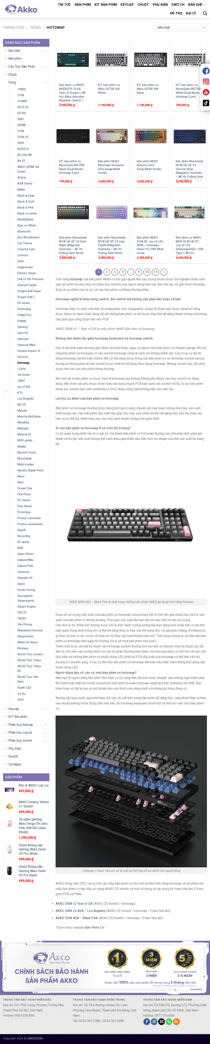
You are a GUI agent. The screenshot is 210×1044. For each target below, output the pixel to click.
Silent (21, 584)
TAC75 (21, 612)
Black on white (27, 213)
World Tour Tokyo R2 (29, 669)
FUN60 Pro (24, 315)
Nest (20, 482)
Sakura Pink (25, 566)
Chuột (143, 5)
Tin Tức (64, 5)
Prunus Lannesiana (29, 524)
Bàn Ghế (195, 5)
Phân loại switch (20, 740)
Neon (21, 476)
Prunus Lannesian (29, 518)
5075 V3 (22, 107)
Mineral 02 (24, 434)
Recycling (23, 536)
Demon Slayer (26, 273)
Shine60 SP (25, 578)
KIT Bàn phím (106, 5)
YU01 (20, 700)
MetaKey (23, 422)
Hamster (23, 339)
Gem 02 (22, 333)
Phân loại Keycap (20, 725)
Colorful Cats (26, 249)
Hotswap (23, 363)
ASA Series (24, 183)
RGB (20, 548)
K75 (20, 392)
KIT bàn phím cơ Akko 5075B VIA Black (148, 88)
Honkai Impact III (28, 351)
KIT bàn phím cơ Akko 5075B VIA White (109, 88)
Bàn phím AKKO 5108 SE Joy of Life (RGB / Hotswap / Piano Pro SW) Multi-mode (150, 245)
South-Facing (26, 590)
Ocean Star (24, 488)
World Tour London (30, 654)
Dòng (35, 27)
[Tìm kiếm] (205, 13)
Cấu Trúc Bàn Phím (21, 66)
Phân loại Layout (20, 732)
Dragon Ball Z (26, 297)
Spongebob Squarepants (25, 598)
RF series (23, 542)
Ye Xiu (21, 694)
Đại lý (191, 13)
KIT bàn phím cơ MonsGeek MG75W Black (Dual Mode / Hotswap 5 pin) (71, 167)
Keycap (127, 5)
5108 (20, 131)
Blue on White (26, 225)
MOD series (24, 440)
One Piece (24, 494)
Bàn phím (83, 5)
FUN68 (21, 321)
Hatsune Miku (26, 345)
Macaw (22, 410)
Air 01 (21, 161)
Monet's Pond (26, 452)
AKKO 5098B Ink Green (28, 169)
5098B (21, 125)
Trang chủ (13, 27)
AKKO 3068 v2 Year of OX (74, 904)
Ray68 (21, 530)
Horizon (22, 357)
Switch (177, 5)
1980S (21, 89)
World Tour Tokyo (29, 660)
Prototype (24, 512)
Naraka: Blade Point (30, 470)
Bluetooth (24, 231)
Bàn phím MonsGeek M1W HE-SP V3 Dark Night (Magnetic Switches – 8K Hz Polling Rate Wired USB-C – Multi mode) (73, 249)
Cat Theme (24, 243)
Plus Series (24, 506)
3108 (20, 95)
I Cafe (21, 369)
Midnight (23, 428)
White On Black (27, 642)
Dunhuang (24, 309)
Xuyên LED (24, 687)
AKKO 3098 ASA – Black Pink (77, 918)
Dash (20, 261)
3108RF (22, 101)
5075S (21, 113)
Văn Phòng (24, 624)
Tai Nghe (14, 764)
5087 (20, 119)
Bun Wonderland (28, 237)
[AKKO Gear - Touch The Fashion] (21, 9)
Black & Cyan (26, 195)
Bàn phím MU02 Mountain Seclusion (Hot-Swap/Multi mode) (111, 167)
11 (155, 272)
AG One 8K (24, 155)
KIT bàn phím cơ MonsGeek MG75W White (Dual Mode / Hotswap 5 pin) (188, 90)
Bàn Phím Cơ (94, 927)
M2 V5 (21, 404)
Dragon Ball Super (29, 291)
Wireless (23, 648)
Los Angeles (25, 398)
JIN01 (21, 381)
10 (147, 272)
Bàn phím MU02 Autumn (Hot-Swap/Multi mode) (149, 165)
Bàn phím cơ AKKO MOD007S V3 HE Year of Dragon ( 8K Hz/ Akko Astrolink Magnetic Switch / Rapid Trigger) (72, 94)
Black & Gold (25, 201)
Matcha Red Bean (29, 416)
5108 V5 (22, 137)
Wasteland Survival (29, 630)
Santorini (23, 572)
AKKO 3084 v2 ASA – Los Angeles (80, 911)
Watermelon (25, 636)
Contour (22, 255)
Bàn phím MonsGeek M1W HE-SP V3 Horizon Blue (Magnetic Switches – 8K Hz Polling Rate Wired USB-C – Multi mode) (189, 173)
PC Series (23, 500)
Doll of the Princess (30, 279)
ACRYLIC (23, 149)
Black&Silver (25, 219)
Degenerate (25, 267)
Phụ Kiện (160, 5)
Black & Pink (25, 207)
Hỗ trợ (176, 13)
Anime (21, 177)
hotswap (76, 279)
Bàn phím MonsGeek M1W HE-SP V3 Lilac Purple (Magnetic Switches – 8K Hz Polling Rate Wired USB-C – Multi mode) (112, 249)
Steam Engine (26, 606)
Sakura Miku (25, 560)
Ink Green (23, 375)
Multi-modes (25, 464)
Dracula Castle (27, 285)
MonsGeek (24, 458)
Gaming (22, 327)
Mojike (21, 446)
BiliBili (21, 189)
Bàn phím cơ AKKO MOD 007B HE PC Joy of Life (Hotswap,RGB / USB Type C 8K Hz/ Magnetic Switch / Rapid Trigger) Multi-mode (189, 251)
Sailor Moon (25, 554)
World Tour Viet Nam (27, 679)
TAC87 (21, 618)
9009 (20, 143)
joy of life (23, 387)
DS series (23, 303)
